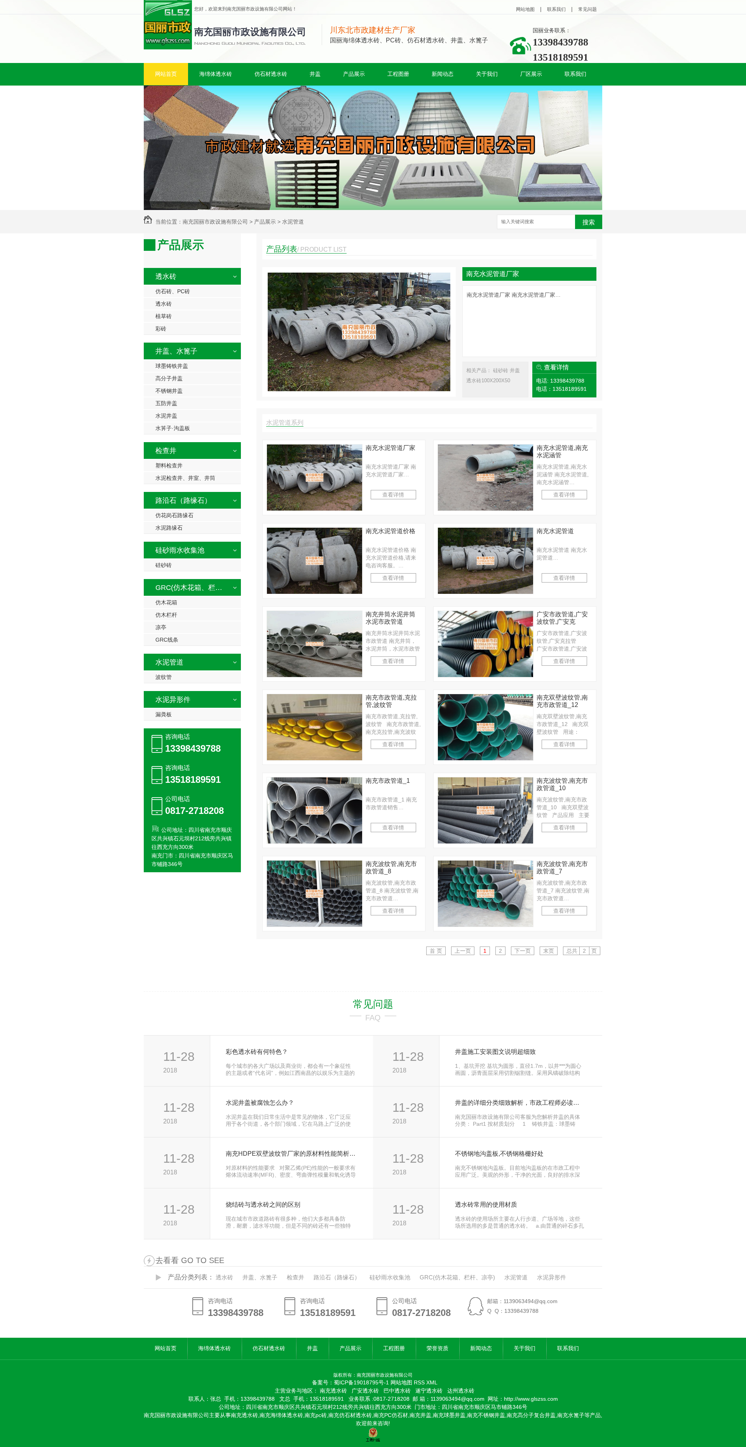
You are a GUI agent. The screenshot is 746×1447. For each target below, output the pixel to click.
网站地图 (525, 9)
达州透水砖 (460, 1391)
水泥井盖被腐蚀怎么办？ (260, 1102)
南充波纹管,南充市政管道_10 (562, 784)
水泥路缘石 (169, 528)
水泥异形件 (172, 699)
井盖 (315, 74)
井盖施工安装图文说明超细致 (495, 1051)
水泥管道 (293, 222)
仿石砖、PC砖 (172, 291)
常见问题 (587, 9)
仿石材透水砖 (270, 74)
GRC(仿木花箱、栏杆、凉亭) (191, 587)
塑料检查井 (169, 465)
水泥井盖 (166, 416)
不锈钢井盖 (169, 391)
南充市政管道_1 (388, 780)
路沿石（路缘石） (183, 500)
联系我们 (556, 9)
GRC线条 (166, 640)
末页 (548, 951)
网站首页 (166, 74)
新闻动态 (442, 74)
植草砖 (163, 316)
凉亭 (160, 627)
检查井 (165, 451)
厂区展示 (531, 74)
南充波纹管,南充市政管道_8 (391, 868)
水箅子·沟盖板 (172, 428)
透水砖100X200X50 (488, 380)
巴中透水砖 (397, 1391)
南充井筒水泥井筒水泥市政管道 (390, 618)
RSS (420, 1382)
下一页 (522, 951)
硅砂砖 (163, 565)
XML (431, 1382)
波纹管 (163, 677)
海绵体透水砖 (215, 74)
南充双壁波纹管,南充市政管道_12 (562, 701)
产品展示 (354, 74)
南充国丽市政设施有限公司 (250, 31)
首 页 (436, 951)
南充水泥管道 (555, 531)
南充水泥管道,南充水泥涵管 (562, 451)
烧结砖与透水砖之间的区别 (263, 1204)
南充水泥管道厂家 (492, 274)
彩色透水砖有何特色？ (257, 1051)
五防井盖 (166, 403)
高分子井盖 (169, 378)
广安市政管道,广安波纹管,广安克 (562, 618)
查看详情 (556, 367)
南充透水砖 (333, 1391)
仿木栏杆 (166, 615)
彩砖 (160, 328)
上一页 (463, 951)
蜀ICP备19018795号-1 (361, 1382)
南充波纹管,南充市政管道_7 (562, 868)
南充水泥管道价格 (390, 531)
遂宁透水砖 (429, 1391)
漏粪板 (163, 714)
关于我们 (487, 74)
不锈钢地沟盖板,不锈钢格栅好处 (499, 1153)
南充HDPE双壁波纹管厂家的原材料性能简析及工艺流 (291, 1153)
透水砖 (165, 276)
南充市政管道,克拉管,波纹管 (391, 701)
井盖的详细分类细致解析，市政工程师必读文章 (520, 1102)
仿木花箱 (166, 602)
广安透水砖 (365, 1391)
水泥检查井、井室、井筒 (185, 478)
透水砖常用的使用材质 (486, 1204)
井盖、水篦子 (176, 351)
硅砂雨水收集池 (179, 550)
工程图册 (398, 74)
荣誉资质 (437, 1348)
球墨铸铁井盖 (171, 366)
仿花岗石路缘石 (174, 515)
